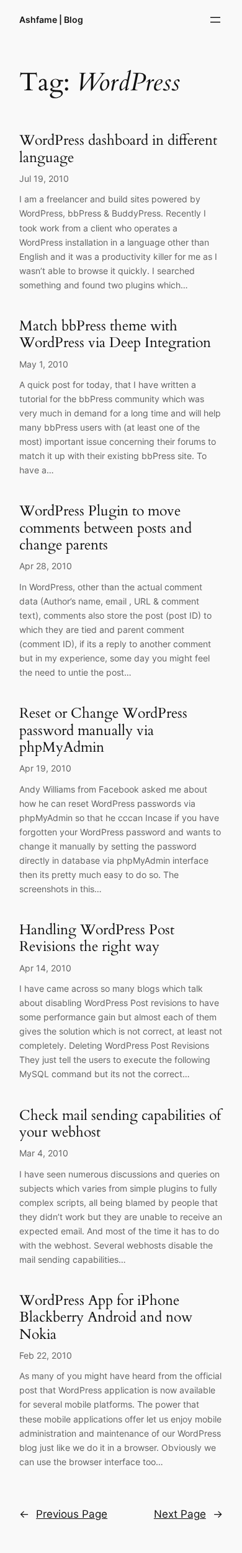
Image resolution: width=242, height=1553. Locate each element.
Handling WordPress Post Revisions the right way (96, 938)
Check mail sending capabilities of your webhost (120, 1124)
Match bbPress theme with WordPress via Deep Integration (115, 334)
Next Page (188, 1514)
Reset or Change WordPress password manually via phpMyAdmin (103, 730)
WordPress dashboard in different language (118, 149)
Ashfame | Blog (51, 19)
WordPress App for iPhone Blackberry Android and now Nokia (105, 1317)
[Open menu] (215, 19)
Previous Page (63, 1514)
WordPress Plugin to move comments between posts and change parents (105, 527)
